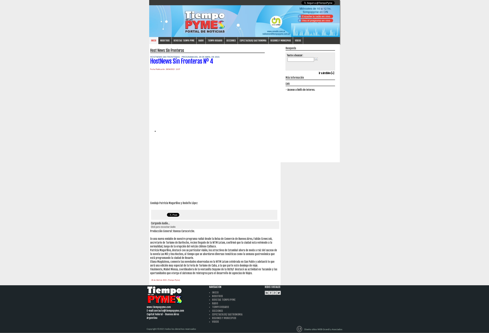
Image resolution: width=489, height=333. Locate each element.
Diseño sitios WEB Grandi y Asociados (323, 329)
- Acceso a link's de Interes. (300, 89)
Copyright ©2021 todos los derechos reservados (171, 329)
